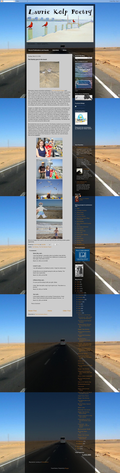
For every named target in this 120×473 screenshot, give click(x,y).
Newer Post (32, 311)
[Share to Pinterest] (58, 244)
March (80, 313)
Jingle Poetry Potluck (83, 396)
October (80, 297)
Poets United (80, 238)
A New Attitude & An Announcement (82, 182)
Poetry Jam (79, 232)
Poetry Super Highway (82, 234)
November (81, 295)
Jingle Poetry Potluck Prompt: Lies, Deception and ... (85, 357)
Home (64, 50)
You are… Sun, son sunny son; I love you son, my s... (84, 345)
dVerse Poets (80, 212)
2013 (78, 286)
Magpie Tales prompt (83, 435)
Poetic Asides (80, 228)
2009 (78, 448)
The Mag (79, 242)
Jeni (34, 294)
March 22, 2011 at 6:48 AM (40, 300)
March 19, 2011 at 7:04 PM (40, 289)
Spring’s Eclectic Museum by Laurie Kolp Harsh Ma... (84, 326)
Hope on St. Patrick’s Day (84, 382)
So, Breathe (86, 169)
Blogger (67, 468)
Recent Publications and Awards (38, 50)
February (80, 441)
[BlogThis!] (54, 244)
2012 (78, 288)
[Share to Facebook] (57, 244)
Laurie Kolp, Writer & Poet (80, 105)
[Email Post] (49, 244)
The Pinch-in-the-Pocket (84, 315)
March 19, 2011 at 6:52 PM (40, 275)
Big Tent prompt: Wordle (84, 429)
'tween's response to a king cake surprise (85, 416)
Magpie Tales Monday (83, 329)
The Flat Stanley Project (58, 90)
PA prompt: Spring (82, 353)
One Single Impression (82, 226)
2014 (78, 284)
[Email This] (52, 244)
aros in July (81, 363)
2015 (78, 282)
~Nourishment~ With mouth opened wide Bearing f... (85, 317)
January (80, 443)
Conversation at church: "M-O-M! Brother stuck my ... (84, 420)
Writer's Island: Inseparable (85, 376)
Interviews (56, 50)
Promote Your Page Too (79, 108)
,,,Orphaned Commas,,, (83, 147)
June (79, 306)
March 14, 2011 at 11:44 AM (40, 261)
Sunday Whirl (80, 240)
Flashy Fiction (80, 214)
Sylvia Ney (36, 253)
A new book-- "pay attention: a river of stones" (83, 425)
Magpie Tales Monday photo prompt (83, 412)
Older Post (67, 311)
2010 (78, 446)
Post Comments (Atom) (41, 314)
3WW (78, 208)
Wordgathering (80, 244)
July (79, 304)
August (80, 301)
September (81, 299)
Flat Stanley (35, 247)
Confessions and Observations (82, 438)
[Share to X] (55, 244)
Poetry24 (79, 236)
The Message (80, 157)
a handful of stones (81, 210)
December (81, 292)
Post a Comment (35, 303)
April (79, 310)
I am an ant (81, 386)
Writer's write (81, 407)
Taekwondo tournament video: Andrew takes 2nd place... (85, 373)
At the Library (81, 361)
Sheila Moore (45, 462)
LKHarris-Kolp (37, 280)
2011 (78, 291)
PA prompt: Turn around (84, 409)
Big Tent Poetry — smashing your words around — (84, 340)
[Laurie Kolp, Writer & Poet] (75, 106)
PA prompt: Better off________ (82, 432)
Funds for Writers (81, 216)
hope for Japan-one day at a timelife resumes (85, 393)
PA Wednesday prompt (84, 384)
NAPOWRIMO (80, 221)
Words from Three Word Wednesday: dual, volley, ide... (85, 350)
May (79, 308)
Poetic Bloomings (81, 230)
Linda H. (35, 266)
